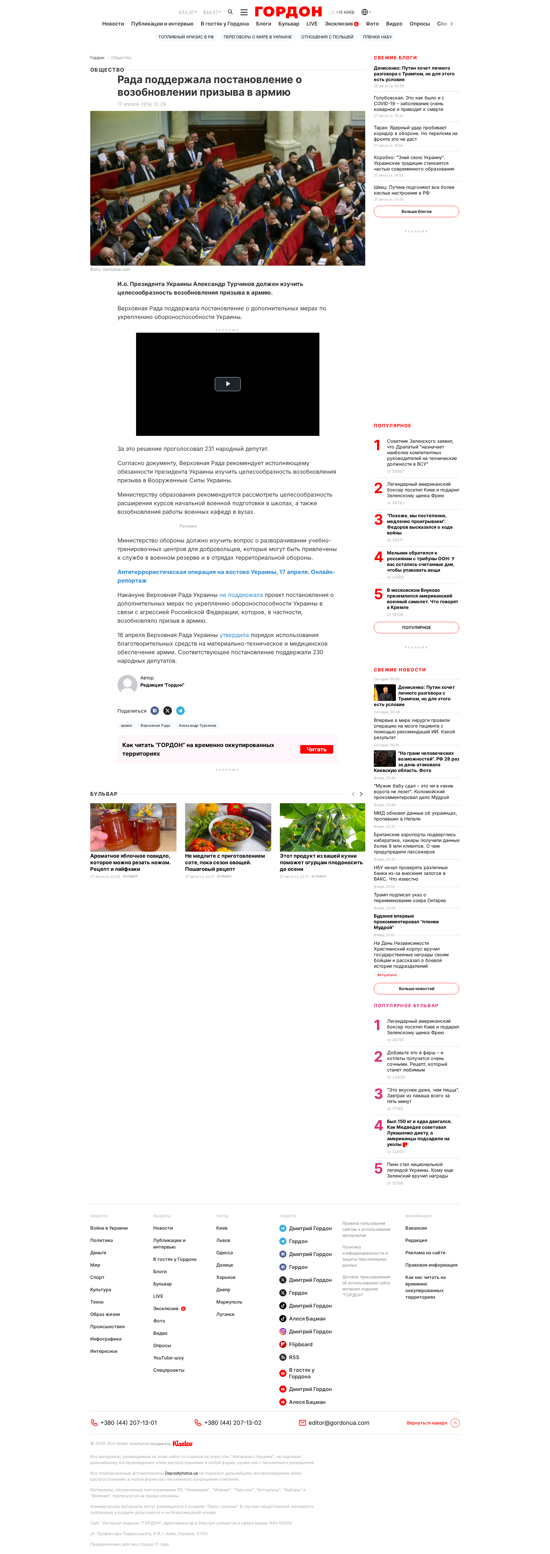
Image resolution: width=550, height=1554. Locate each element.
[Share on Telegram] (180, 711)
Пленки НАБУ (377, 36)
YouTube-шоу (168, 1358)
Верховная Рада (155, 725)
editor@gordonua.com (339, 1422)
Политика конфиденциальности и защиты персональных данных (365, 1256)
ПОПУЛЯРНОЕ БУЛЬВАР (406, 1005)
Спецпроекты (168, 1370)
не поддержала (241, 594)
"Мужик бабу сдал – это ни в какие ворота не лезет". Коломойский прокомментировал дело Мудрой (413, 791)
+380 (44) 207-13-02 (233, 1422)
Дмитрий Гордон (310, 1228)
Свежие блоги (395, 57)
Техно (97, 1302)
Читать (317, 749)
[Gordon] (288, 12)
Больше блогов (417, 211)
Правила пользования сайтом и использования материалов (366, 1229)
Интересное (103, 1351)
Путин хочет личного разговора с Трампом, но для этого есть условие (414, 73)
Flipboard (301, 1344)
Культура (100, 1289)
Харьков (225, 1277)
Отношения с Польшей (327, 36)
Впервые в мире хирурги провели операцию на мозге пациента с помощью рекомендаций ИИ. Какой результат (414, 728)
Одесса (224, 1252)
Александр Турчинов (198, 725)
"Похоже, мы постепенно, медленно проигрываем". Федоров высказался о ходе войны (420, 524)
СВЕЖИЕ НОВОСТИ (400, 670)
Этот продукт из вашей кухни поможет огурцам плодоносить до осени (321, 862)
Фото (372, 24)
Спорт (97, 1277)
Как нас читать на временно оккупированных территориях (425, 1287)
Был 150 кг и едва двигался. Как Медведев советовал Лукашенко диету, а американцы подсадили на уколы (419, 1132)
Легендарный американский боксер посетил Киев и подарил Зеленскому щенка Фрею (423, 489)
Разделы (161, 1216)
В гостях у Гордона (225, 24)
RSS (294, 1357)
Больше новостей (416, 988)
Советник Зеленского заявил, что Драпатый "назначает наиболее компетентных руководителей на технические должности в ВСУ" (422, 452)
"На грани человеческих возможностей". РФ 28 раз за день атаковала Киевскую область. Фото (416, 761)
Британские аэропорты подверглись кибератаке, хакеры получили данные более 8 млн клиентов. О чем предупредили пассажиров (416, 843)
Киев (221, 1228)
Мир (95, 1265)
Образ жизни (105, 1314)
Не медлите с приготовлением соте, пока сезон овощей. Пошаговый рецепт (225, 862)
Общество (121, 57)
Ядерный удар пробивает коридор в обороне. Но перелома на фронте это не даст (415, 133)
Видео (394, 24)
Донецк (224, 1265)
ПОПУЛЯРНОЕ (393, 425)
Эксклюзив (339, 24)
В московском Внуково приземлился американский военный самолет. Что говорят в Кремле (422, 598)
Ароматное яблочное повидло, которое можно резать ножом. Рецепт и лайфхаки (130, 862)
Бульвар (288, 24)
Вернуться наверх (427, 1423)
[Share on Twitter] (167, 711)
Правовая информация (431, 1265)
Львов (223, 1240)
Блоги (263, 24)
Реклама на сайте (425, 1252)
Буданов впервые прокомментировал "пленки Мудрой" (406, 921)
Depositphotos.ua (181, 1473)
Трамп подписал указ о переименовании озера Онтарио (411, 897)
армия (126, 725)
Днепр (223, 1289)
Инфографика (105, 1339)
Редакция (416, 1240)
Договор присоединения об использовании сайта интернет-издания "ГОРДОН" (366, 1285)
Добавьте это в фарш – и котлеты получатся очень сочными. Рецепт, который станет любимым (417, 1061)
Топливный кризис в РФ (186, 36)
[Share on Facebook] (154, 711)
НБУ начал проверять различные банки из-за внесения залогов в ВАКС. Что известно (411, 873)
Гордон (97, 57)
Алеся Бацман (307, 1319)
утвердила (234, 635)
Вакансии (416, 1228)
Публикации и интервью (162, 24)
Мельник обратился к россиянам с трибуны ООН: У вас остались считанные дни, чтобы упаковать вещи (421, 561)
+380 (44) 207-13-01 (128, 1422)
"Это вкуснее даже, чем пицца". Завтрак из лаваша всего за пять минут (423, 1095)
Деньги (98, 1252)
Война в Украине (109, 1228)
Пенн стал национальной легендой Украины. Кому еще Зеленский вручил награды (420, 1170)
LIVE (312, 24)
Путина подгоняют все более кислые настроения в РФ (414, 190)
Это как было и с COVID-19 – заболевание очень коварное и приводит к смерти (409, 103)
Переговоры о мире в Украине (258, 36)
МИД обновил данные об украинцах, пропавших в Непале (415, 816)
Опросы (420, 24)
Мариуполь (229, 1302)
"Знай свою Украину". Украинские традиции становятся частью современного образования (415, 163)
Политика (101, 1240)
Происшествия (107, 1326)
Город (222, 1216)
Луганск (225, 1314)
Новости (113, 24)
